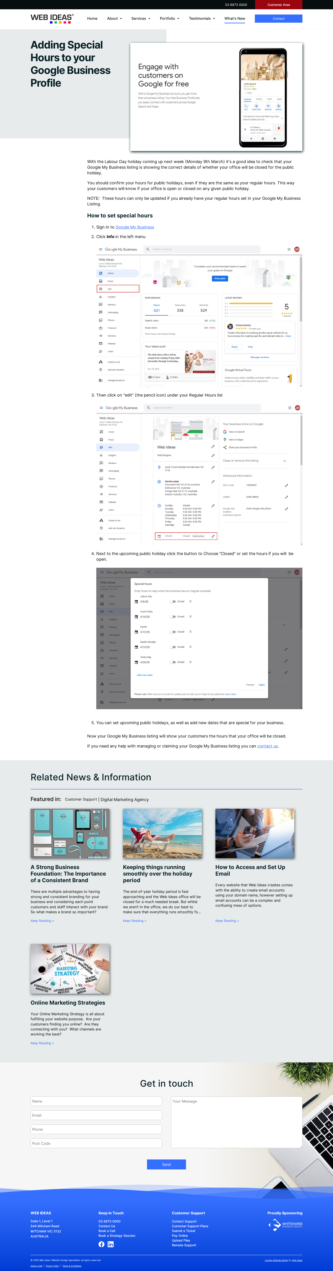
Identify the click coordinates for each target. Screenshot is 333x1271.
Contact (279, 18)
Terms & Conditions (72, 1266)
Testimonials (200, 18)
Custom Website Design (276, 1260)
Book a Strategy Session (117, 1235)
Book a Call (107, 1231)
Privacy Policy (52, 1266)
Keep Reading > (42, 921)
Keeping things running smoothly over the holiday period (157, 874)
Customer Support (81, 799)
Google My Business (135, 227)
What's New (234, 18)
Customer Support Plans (190, 1226)
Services (138, 18)
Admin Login (36, 1266)
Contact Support (184, 1221)
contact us (267, 746)
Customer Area (279, 5)
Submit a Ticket (183, 1231)
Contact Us (107, 1226)
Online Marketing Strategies (68, 1002)
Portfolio (167, 18)
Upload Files (181, 1240)
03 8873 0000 (236, 5)
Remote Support (184, 1245)
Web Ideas (297, 1260)
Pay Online (180, 1235)
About (112, 18)
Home (92, 18)
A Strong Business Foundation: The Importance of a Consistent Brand (68, 874)
